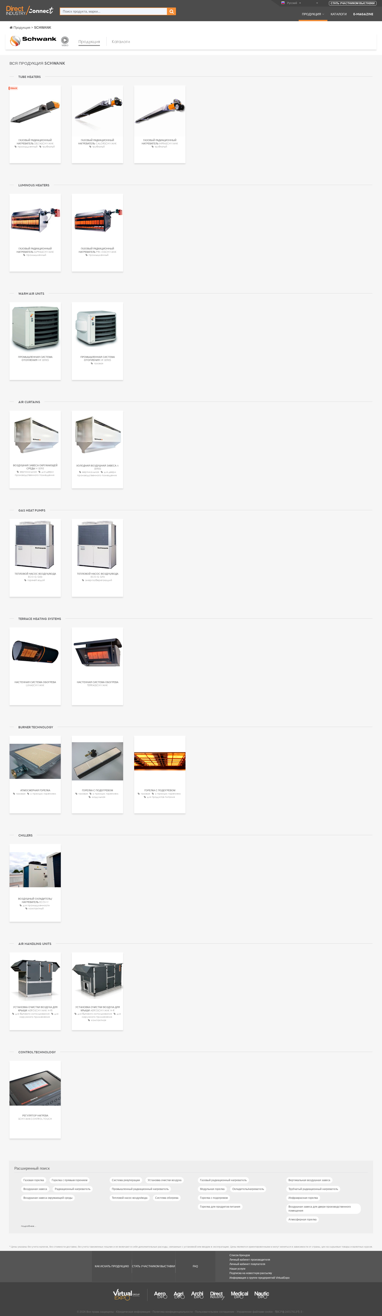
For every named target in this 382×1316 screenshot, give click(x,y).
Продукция (311, 14)
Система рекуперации (126, 1180)
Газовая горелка (33, 1180)
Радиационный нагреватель (72, 1189)
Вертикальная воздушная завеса (309, 1180)
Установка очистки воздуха (164, 1180)
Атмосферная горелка (302, 1219)
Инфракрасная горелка (303, 1197)
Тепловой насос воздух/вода (129, 1197)
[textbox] (113, 11)
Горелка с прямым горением (69, 1180)
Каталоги (339, 14)
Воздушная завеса (35, 1189)
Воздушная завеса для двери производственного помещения (319, 1208)
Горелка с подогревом (214, 1197)
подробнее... (28, 1226)
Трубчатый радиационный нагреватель (313, 1189)
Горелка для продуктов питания (220, 1206)
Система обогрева (166, 1197)
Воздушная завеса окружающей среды (48, 1197)
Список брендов (239, 1255)
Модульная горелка (212, 1189)
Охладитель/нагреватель (248, 1189)
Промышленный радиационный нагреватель (140, 1189)
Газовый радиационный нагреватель (223, 1180)
